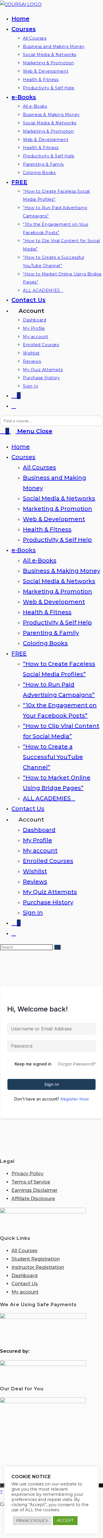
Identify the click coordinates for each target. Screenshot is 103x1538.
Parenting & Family (51, 632)
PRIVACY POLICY (32, 1520)
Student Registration (35, 1259)
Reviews (35, 881)
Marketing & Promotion (57, 508)
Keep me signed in (33, 1063)
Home (20, 446)
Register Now (74, 1099)
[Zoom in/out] (2, 1518)
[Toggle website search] (13, 405)
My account (40, 850)
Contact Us (27, 808)
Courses (23, 457)
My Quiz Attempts (50, 892)
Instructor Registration (37, 1267)
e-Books (23, 550)
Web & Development (54, 519)
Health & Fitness (47, 529)
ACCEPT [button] (65, 1520)
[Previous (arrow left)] (2, 1526)
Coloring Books (45, 643)
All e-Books (39, 560)
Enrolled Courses (48, 860)
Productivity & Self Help (57, 539)
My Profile (37, 840)
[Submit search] (57, 947)
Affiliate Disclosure (33, 1198)
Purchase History (48, 902)
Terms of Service (30, 1182)
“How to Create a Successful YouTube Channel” (53, 757)
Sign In (33, 912)
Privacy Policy (27, 1173)
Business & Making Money (61, 570)
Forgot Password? (77, 1064)
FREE (19, 653)
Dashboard (39, 829)
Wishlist (35, 871)
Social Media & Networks (59, 498)
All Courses (39, 467)
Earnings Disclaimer (34, 1190)
